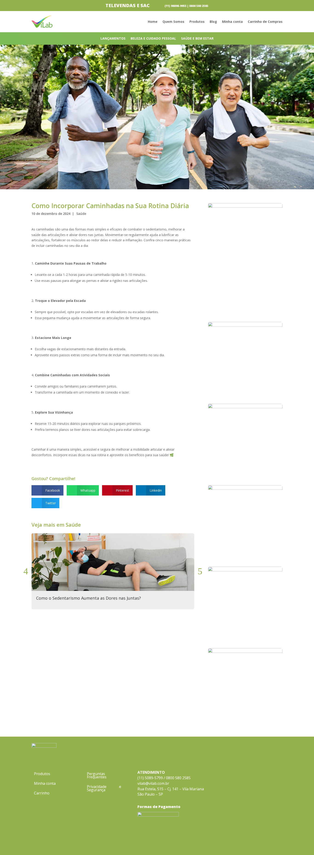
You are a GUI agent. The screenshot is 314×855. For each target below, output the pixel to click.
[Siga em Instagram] (260, 843)
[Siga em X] (279, 843)
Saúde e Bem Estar (197, 39)
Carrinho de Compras (265, 22)
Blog (213, 22)
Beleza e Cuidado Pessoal (153, 39)
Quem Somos (173, 22)
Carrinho (41, 793)
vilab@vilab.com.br (153, 783)
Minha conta (232, 22)
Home (152, 22)
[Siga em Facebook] (269, 843)
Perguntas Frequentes (96, 775)
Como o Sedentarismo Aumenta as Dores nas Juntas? (88, 598)
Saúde (81, 213)
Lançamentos (113, 39)
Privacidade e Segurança (104, 788)
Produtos (197, 22)
